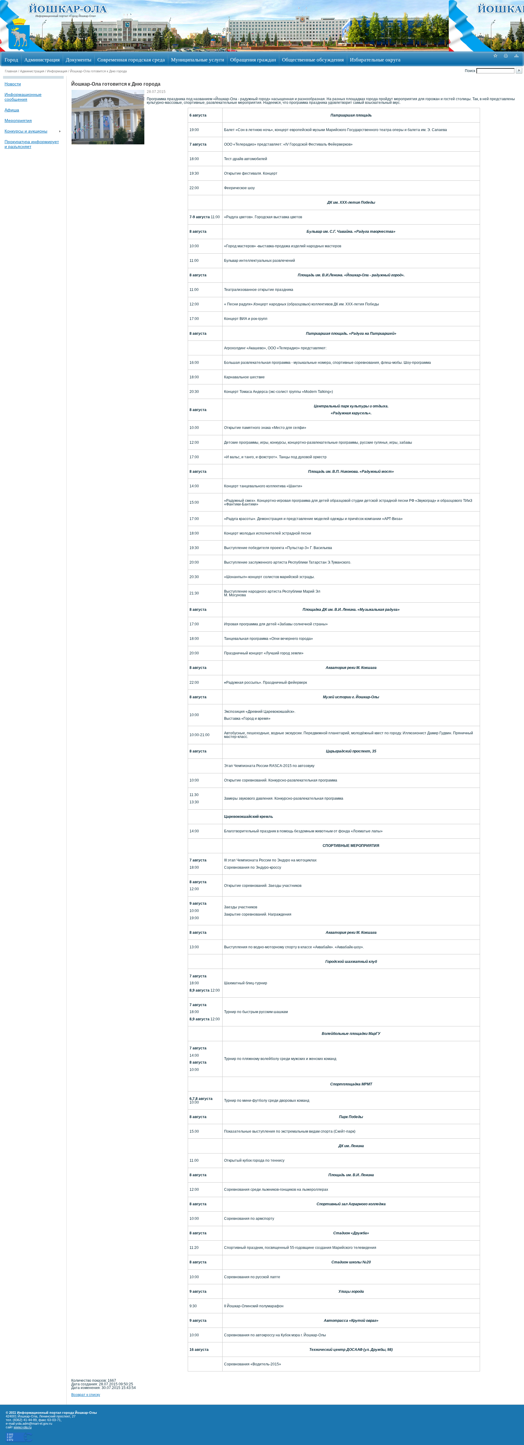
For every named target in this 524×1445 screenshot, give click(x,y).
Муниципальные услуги (197, 59)
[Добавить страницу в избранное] (495, 58)
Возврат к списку (85, 1395)
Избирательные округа (375, 59)
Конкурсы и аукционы (26, 131)
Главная (11, 71)
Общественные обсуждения (313, 59)
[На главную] (19, 49)
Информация (57, 71)
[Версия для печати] (506, 58)
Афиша (12, 109)
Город (11, 59)
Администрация (42, 59)
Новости (13, 83)
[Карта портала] (516, 58)
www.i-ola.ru (23, 1427)
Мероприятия (18, 120)
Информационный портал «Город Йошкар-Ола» (65, 16)
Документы (78, 59)
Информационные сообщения (23, 97)
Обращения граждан (253, 59)
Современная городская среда (131, 59)
